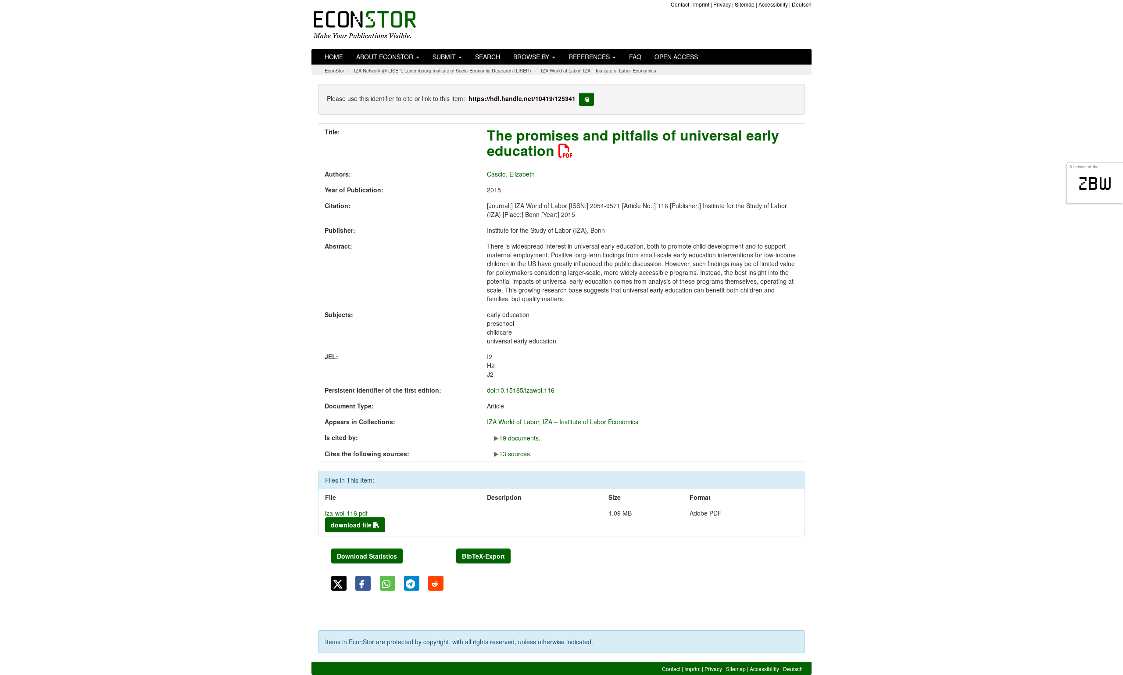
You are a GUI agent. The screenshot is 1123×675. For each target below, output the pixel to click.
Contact (680, 4)
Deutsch (802, 4)
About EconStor (385, 56)
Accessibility (773, 4)
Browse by (532, 56)
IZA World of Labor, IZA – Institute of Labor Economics (598, 70)
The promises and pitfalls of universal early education (633, 142)
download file (352, 524)
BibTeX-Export (483, 556)
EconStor (334, 70)
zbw (1095, 184)
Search (487, 56)
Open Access (676, 56)
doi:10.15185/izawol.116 (520, 390)
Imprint (701, 4)
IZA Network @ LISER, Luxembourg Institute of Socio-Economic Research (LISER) (442, 70)
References (590, 56)
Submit (445, 56)
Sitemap (745, 4)
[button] (339, 583)
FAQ (635, 56)
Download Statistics (367, 556)
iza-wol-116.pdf (346, 513)
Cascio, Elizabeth (511, 174)
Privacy (722, 4)
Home (334, 56)
